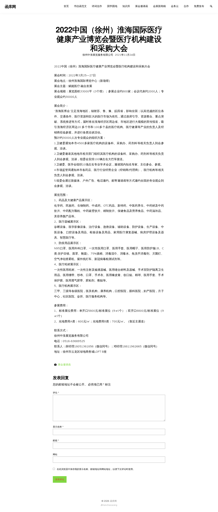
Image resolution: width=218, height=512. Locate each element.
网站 (55, 454)
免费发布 (199, 6)
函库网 (113, 501)
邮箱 (56, 440)
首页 (66, 6)
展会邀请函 (141, 6)
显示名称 (58, 426)
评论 (56, 392)
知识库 (126, 6)
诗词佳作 (97, 6)
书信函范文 (80, 6)
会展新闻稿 (159, 6)
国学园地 (112, 6)
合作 (186, 6)
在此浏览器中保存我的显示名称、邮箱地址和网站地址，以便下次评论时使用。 (96, 469)
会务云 (175, 6)
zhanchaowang (109, 505)
